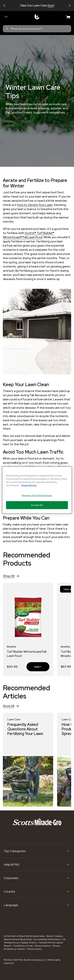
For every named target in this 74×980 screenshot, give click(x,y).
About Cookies (54, 936)
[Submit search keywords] (7, 28)
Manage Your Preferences (37, 495)
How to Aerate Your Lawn (35, 205)
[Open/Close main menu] (6, 17)
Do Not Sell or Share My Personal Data (24, 936)
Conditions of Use (23, 945)
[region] (37, 490)
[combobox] (37, 28)
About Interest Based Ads (18, 939)
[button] (4, 5)
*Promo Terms (34, 949)
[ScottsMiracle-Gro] (37, 16)
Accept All (37, 505)
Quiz (50, 5)
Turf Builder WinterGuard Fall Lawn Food (26, 654)
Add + (34, 666)
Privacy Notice (42, 945)
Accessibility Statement (47, 939)
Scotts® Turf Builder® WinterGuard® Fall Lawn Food (28, 235)
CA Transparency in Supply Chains (34, 941)
